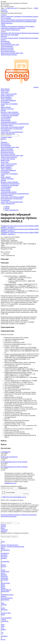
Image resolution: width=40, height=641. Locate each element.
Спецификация (5, 452)
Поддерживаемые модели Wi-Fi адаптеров (14, 466)
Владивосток (5, 553)
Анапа (3, 541)
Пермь (3, 608)
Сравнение (4, 529)
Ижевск (3, 565)
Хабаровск (4, 636)
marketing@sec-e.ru (10, 483)
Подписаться (22, 488)
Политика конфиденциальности (11, 514)
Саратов (3, 619)
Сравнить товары (6, 137)
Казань (3, 570)
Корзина (3, 139)
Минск (3, 584)
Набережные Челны (7, 594)
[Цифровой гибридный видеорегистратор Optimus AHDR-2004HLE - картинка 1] (20, 227)
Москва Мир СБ (6, 589)
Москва (3, 588)
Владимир (4, 555)
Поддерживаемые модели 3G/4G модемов (14, 462)
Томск (3, 626)
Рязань (3, 614)
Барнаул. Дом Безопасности (9, 545)
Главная (3, 525)
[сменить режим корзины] (6, 139)
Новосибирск (5, 599)
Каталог (3, 526)
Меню (3, 528)
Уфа (2, 633)
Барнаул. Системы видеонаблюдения (12, 546)
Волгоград (4, 556)
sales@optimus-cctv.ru (19, 497)
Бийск (3, 548)
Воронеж (4, 558)
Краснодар (4, 576)
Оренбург (4, 604)
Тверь (2, 624)
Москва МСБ (5, 591)
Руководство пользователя (9, 457)
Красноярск (4, 578)
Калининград (5, 571)
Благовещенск (5, 550)
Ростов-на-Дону (6, 613)
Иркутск (3, 566)
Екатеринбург (5, 561)
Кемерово (4, 575)
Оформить (4, 142)
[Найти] (19, 523)
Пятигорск (4, 609)
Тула (2, 628)
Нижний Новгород (7, 598)
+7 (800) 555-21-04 (11, 8)
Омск (2, 603)
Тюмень (3, 629)
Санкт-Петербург (6, 618)
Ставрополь (4, 621)
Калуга (3, 573)
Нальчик (3, 596)
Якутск (3, 639)
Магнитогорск (5, 583)
